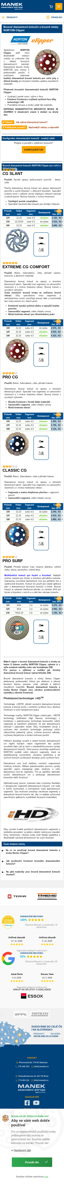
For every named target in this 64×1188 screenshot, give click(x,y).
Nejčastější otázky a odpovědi (44, 127)
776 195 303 (23, 1067)
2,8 (30, 613)
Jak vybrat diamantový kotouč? (32, 122)
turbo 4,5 (29, 328)
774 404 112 (23, 1080)
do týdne (44, 221)
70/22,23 (19, 613)
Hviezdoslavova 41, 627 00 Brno (33, 1076)
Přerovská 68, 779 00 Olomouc (33, 1063)
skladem (44, 218)
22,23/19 (19, 221)
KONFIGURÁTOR (33, 149)
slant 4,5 (31, 218)
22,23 (19, 218)
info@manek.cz (41, 1067)
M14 (19, 605)
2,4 (30, 605)
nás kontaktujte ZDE (42, 667)
